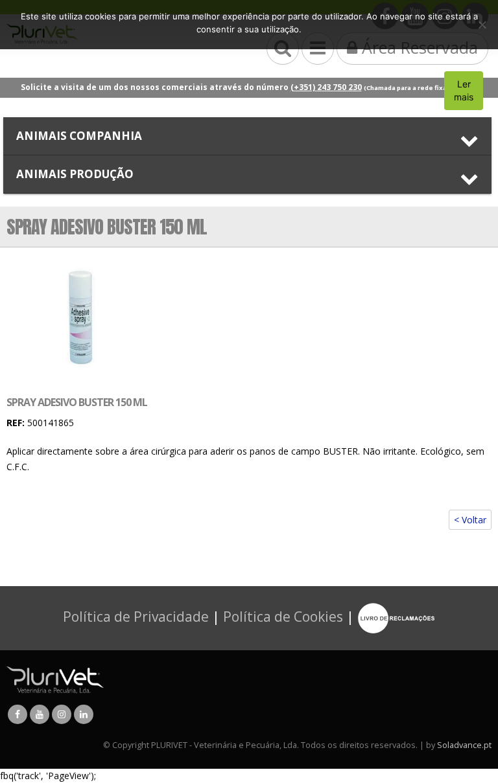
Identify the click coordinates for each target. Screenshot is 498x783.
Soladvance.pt (464, 745)
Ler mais (463, 90)
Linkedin (83, 714)
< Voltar (470, 520)
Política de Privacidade (136, 616)
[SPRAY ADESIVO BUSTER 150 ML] (77, 319)
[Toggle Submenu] (247, 136)
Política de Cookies (283, 616)
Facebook (17, 714)
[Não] (481, 24)
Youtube (39, 714)
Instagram (61, 714)
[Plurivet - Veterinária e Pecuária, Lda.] (55, 679)
